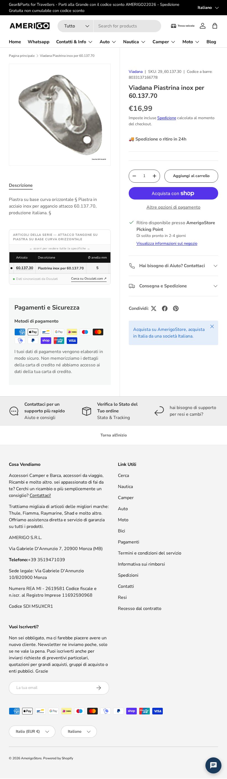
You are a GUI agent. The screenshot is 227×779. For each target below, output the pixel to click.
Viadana (136, 71)
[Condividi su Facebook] (164, 308)
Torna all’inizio (113, 435)
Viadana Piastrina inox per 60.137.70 (67, 55)
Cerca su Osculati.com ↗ (89, 278)
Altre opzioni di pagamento (173, 207)
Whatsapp (39, 42)
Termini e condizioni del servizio (149, 553)
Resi (122, 597)
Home (15, 42)
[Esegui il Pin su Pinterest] (175, 308)
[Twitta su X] (153, 308)
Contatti (126, 586)
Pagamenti (128, 542)
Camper (126, 498)
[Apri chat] (213, 765)
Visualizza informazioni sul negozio (166, 243)
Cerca (123, 475)
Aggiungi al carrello (191, 175)
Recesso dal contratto (139, 609)
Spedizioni (128, 575)
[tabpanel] (60, 206)
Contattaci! (40, 495)
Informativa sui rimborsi (141, 564)
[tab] (21, 185)
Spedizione (166, 118)
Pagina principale (22, 55)
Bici (121, 531)
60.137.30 (24, 267)
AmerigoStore (31, 758)
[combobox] (109, 26)
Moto (123, 520)
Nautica (125, 487)
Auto (123, 509)
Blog (211, 42)
